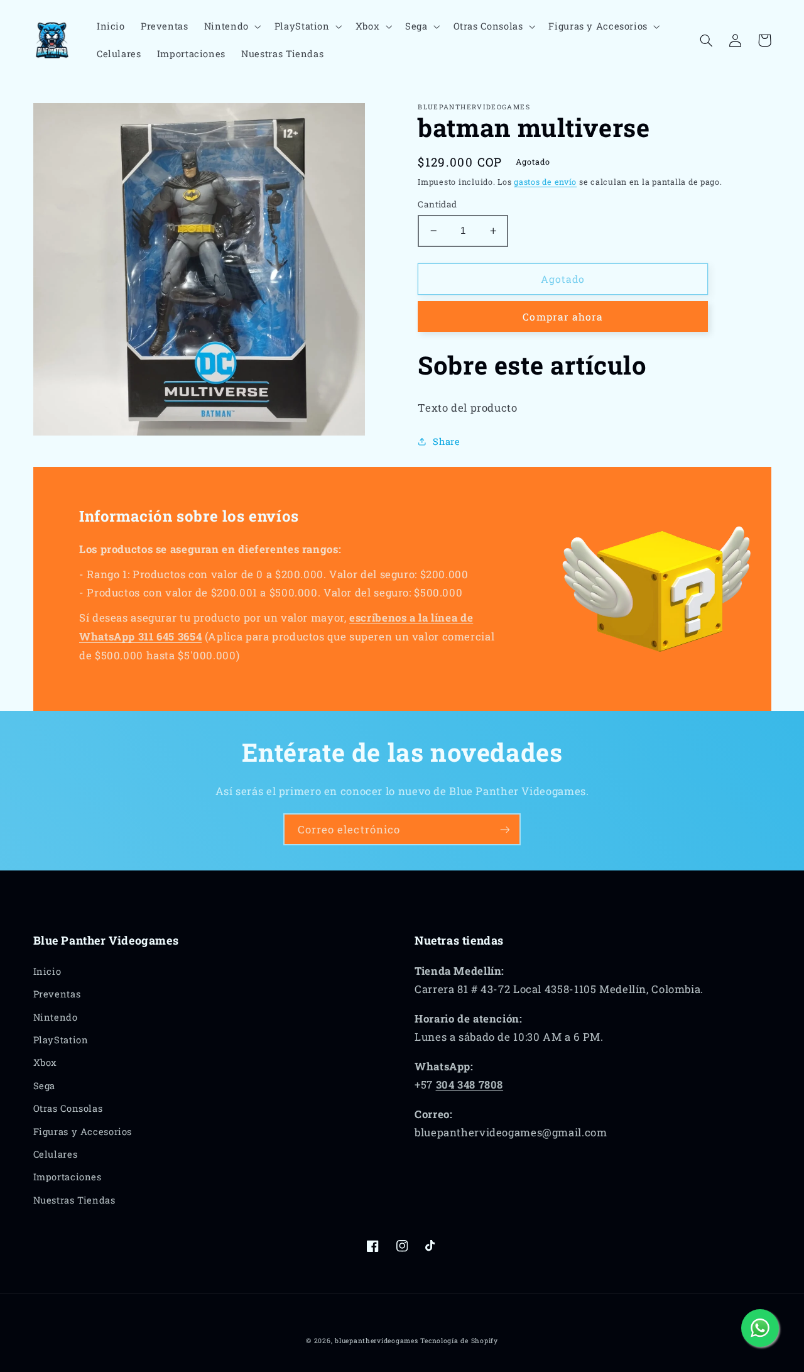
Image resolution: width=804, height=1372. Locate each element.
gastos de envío (545, 182)
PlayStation (61, 1040)
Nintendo (55, 1017)
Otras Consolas (68, 1108)
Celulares (55, 1154)
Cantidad (437, 204)
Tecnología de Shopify (458, 1340)
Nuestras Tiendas (74, 1200)
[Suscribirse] (505, 829)
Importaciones (67, 1177)
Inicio (47, 971)
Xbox (45, 1062)
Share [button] (446, 441)
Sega (44, 1086)
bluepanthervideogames (376, 1340)
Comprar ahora (563, 316)
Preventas (57, 994)
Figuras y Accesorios (83, 1132)
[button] (231, 26)
